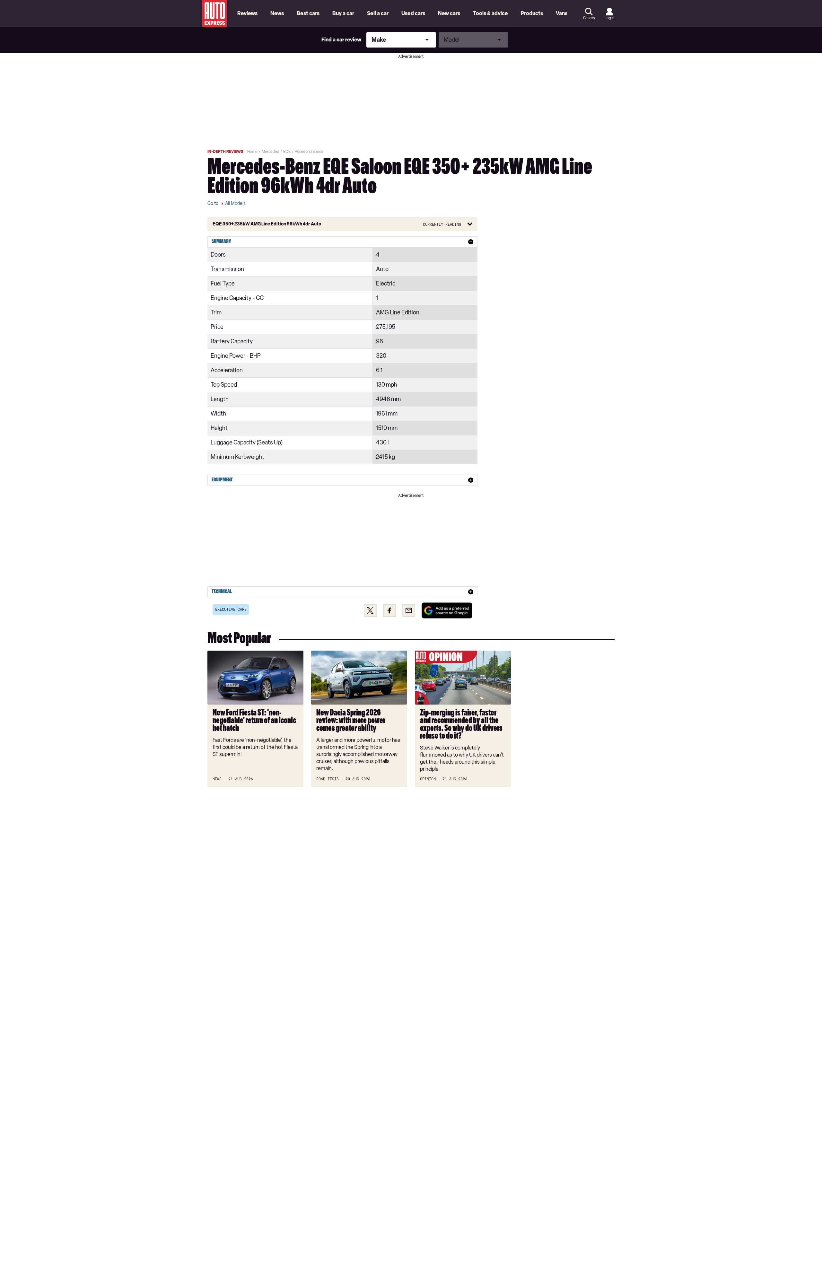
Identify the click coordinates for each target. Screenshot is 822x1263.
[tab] (342, 241)
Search (589, 18)
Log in (609, 18)
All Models (235, 203)
